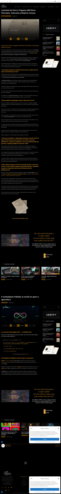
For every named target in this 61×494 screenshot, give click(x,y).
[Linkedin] (8, 1)
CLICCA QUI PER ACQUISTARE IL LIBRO (20, 218)
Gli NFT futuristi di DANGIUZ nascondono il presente (28, 277)
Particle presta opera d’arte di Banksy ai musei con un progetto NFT (48, 53)
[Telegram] (6, 490)
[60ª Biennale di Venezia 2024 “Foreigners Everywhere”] (58, 38)
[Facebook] (2, 1)
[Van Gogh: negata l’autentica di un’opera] (50, 270)
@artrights (8, 445)
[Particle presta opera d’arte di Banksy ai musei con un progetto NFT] (58, 53)
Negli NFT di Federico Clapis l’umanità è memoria (10, 277)
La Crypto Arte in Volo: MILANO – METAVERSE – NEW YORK (48, 43)
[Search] (58, 20)
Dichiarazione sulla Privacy (46, 491)
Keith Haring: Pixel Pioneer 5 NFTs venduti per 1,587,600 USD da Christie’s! (48, 47)
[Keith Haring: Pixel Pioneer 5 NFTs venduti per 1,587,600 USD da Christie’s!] (58, 48)
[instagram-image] (6, 453)
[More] (34, 39)
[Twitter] (9, 490)
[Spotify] (10, 1)
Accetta (45, 489)
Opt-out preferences (38, 491)
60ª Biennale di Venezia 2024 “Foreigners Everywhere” (48, 38)
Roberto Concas (33, 53)
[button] (58, 478)
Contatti (53, 491)
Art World (3, 279)
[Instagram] (5, 1)
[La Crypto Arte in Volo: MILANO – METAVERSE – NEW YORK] (58, 43)
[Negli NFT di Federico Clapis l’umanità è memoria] (10, 270)
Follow (57, 445)
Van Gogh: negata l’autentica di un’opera (48, 277)
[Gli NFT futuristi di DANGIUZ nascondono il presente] (30, 270)
